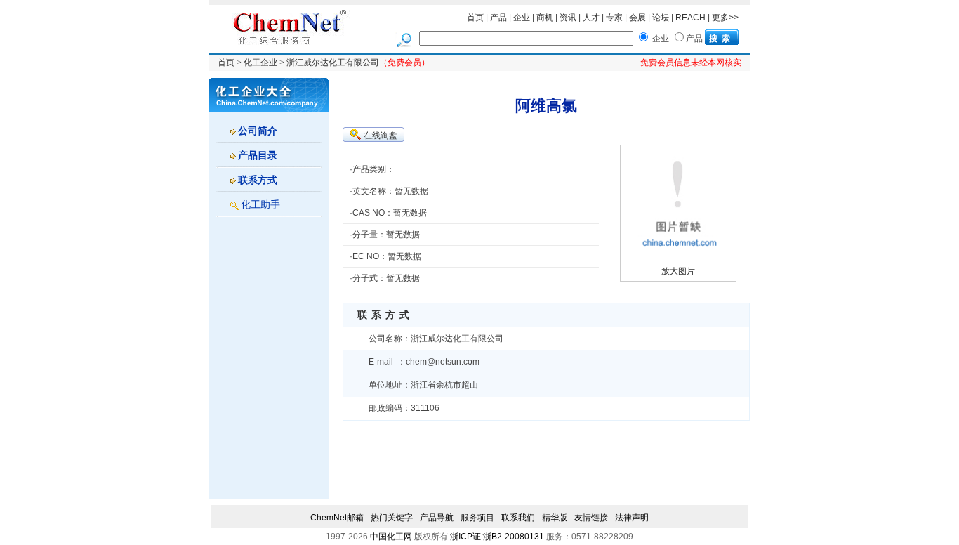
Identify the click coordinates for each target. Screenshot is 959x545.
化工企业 (260, 62)
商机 (544, 17)
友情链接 (591, 518)
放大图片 (678, 271)
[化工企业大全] (269, 94)
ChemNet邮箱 (337, 518)
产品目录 (257, 155)
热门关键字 (392, 518)
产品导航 (437, 518)
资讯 (568, 17)
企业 (521, 17)
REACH (690, 17)
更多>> (725, 17)
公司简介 (257, 130)
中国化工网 (391, 536)
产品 (498, 17)
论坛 (660, 17)
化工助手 (260, 204)
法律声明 (632, 518)
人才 (591, 17)
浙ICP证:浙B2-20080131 (497, 536)
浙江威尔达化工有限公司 (332, 62)
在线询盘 (380, 135)
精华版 (554, 518)
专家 (614, 17)
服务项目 (477, 518)
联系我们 (518, 518)
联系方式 (257, 179)
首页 (475, 17)
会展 (637, 17)
